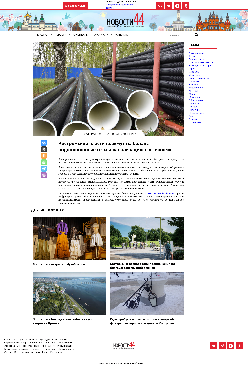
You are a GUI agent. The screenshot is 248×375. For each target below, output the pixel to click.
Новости (60, 34)
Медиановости (197, 87)
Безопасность (196, 59)
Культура (194, 84)
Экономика (128, 134)
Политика (194, 109)
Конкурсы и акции (199, 78)
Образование (196, 100)
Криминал (194, 81)
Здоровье (194, 72)
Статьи (193, 119)
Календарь (80, 34)
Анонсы (193, 56)
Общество (194, 103)
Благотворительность (201, 62)
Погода (193, 106)
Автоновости (196, 53)
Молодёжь (194, 97)
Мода (192, 94)
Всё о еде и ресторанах (202, 65)
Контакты (121, 34)
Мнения (193, 90)
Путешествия (196, 113)
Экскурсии (101, 34)
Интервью (194, 75)
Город (115, 134)
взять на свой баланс (159, 193)
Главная (42, 34)
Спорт (192, 116)
